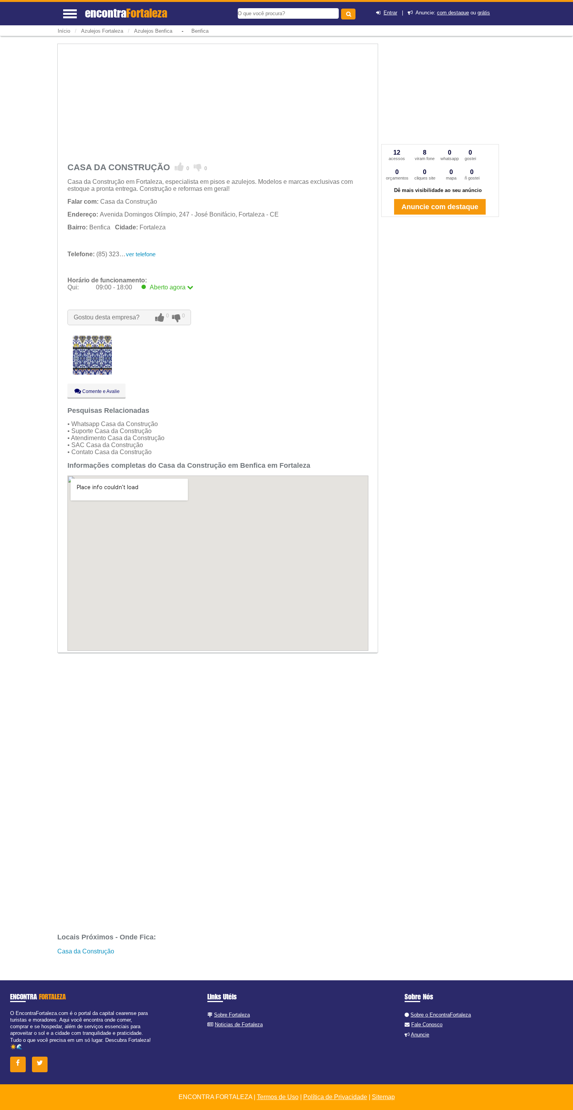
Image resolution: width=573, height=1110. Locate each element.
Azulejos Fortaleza (102, 31)
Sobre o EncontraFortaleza (440, 1015)
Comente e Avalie (100, 391)
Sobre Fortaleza (232, 1015)
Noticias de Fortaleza (239, 1024)
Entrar (390, 13)
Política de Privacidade (335, 1097)
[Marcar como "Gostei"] (179, 167)
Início (64, 31)
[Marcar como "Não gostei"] (198, 167)
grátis (484, 13)
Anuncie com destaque (439, 207)
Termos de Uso (278, 1097)
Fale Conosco (426, 1024)
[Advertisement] (217, 101)
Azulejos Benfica (153, 31)
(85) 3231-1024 (103, 254)
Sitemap (383, 1097)
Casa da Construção (85, 951)
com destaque (453, 13)
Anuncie (420, 1035)
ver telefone (141, 254)
